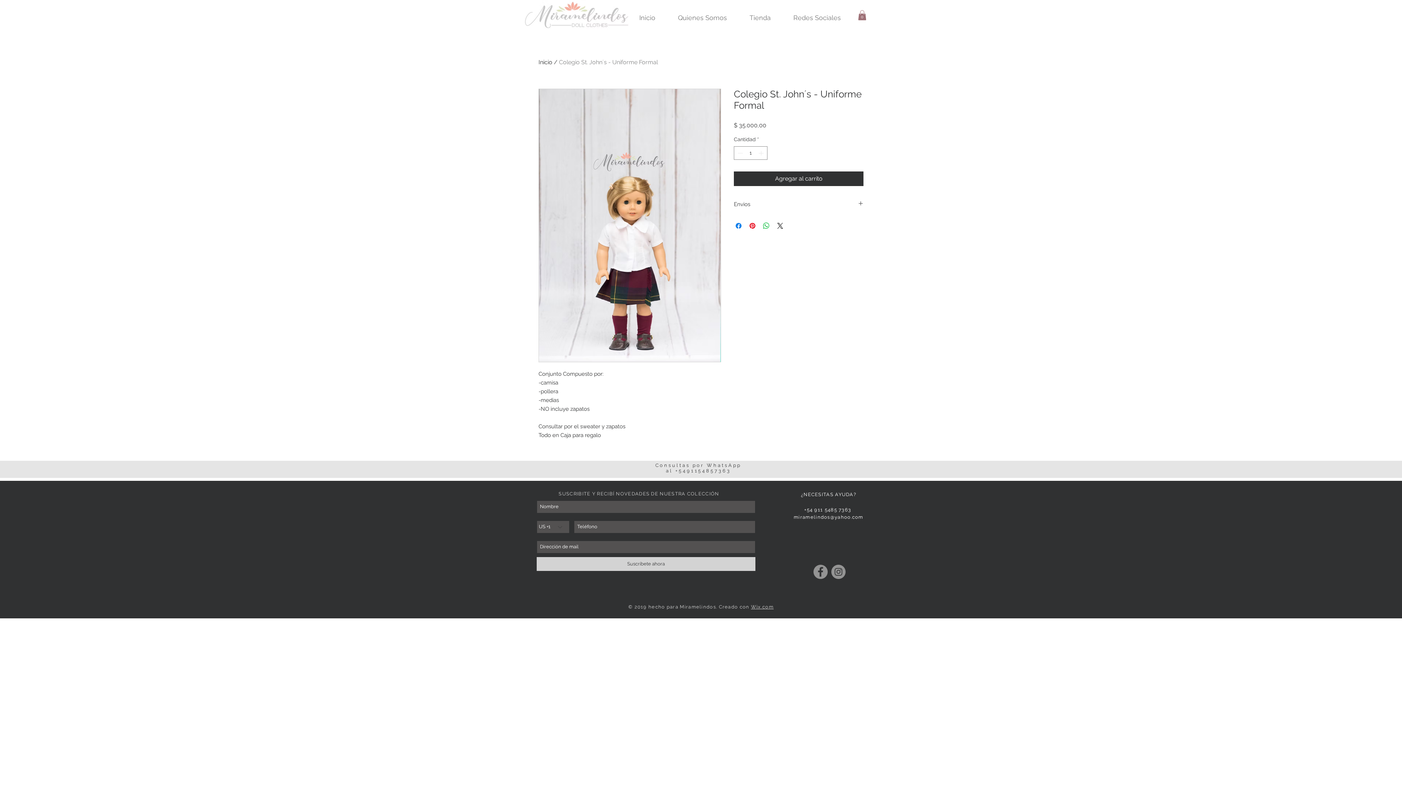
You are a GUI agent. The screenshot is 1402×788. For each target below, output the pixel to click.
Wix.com (762, 607)
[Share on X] (780, 225)
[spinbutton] (750, 153)
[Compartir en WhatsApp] (766, 225)
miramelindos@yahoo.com (828, 517)
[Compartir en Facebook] (738, 225)
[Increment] (761, 153)
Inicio (545, 62)
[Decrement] (739, 153)
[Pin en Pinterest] (752, 225)
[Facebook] (820, 572)
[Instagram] (838, 572)
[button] (862, 15)
